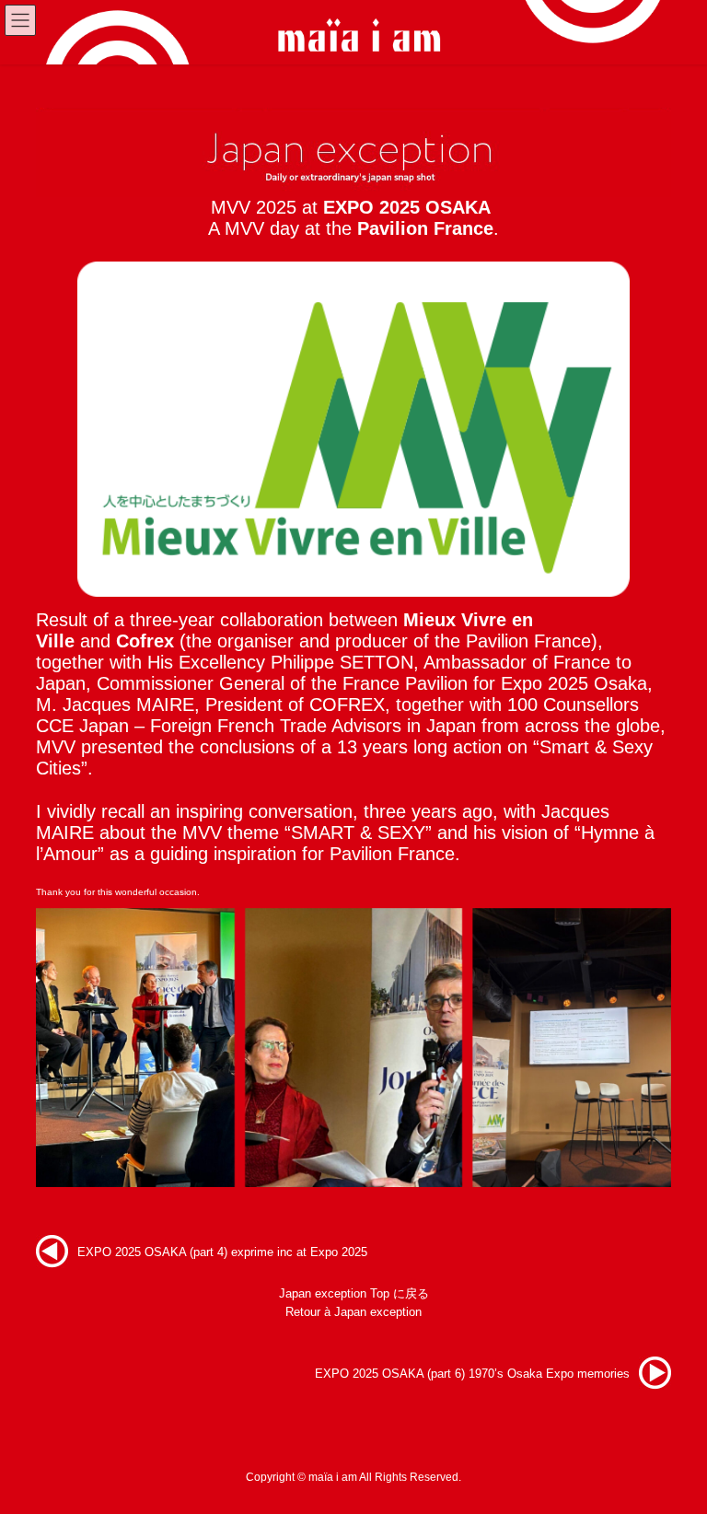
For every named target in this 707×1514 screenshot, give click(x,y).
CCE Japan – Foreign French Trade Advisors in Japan (256, 726)
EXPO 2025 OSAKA (407, 207)
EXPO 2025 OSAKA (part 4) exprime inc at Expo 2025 (222, 1252)
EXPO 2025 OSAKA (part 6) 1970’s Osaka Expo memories (472, 1373)
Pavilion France (425, 228)
